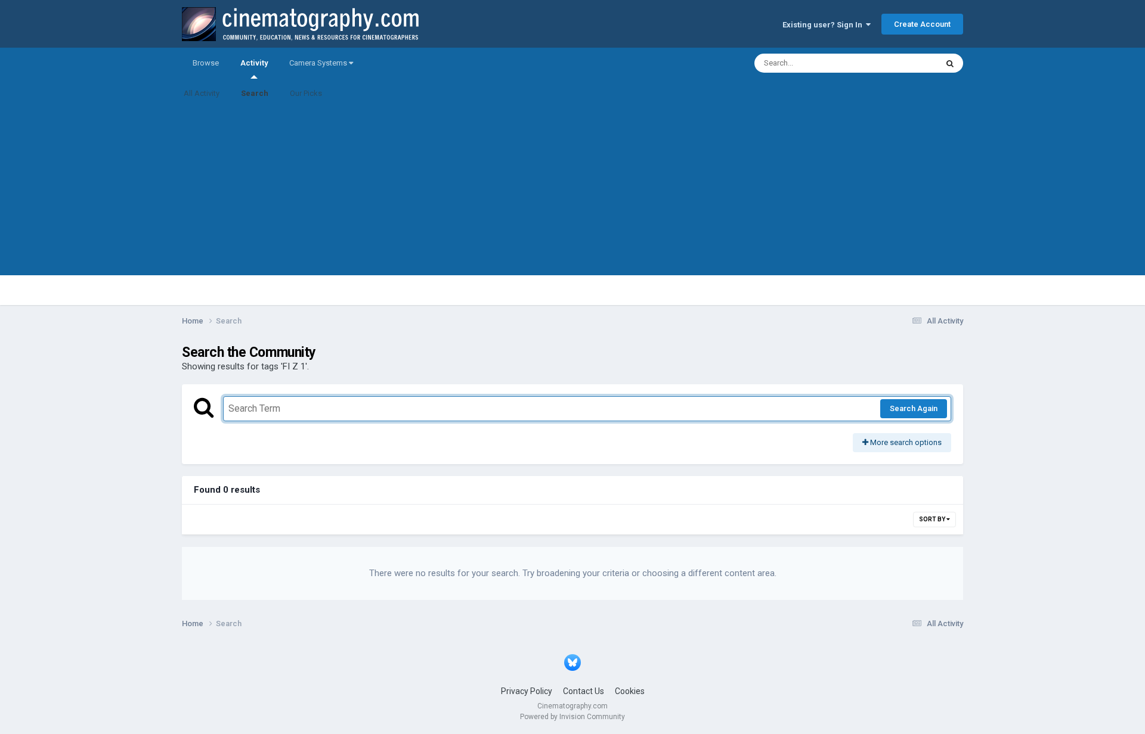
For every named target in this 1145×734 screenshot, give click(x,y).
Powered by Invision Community (572, 717)
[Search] (950, 63)
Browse (206, 62)
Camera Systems (319, 62)
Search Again (913, 408)
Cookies (630, 691)
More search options (905, 442)
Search (254, 93)
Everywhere (902, 63)
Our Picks (306, 93)
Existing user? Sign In (824, 24)
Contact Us (583, 691)
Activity (254, 62)
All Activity (201, 93)
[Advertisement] (572, 191)
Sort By (932, 519)
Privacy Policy (526, 691)
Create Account (922, 24)
